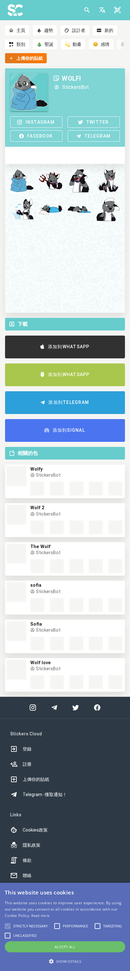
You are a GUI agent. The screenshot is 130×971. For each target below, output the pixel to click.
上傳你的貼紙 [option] (36, 779)
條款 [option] (27, 860)
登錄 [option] (27, 748)
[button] (102, 10)
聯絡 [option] (27, 875)
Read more (40, 915)
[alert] (65, 927)
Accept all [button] (65, 946)
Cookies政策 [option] (35, 829)
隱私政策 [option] (31, 845)
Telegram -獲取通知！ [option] (45, 794)
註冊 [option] (27, 764)
